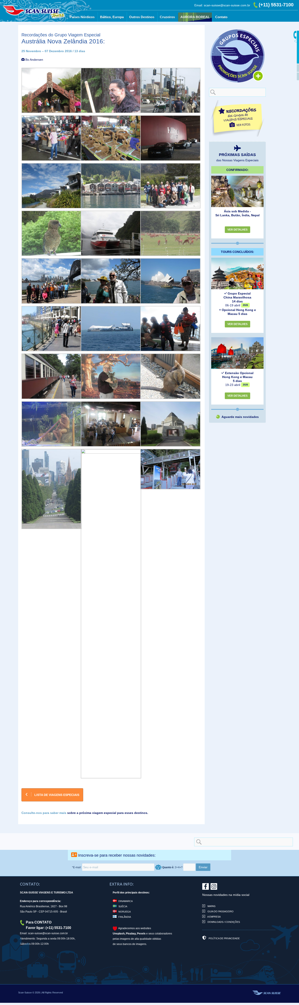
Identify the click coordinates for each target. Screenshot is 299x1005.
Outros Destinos (164, 28)
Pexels (141, 933)
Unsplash (119, 933)
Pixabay (131, 933)
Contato (244, 28)
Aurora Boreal (218, 28)
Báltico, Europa (135, 28)
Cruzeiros (190, 28)
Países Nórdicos (105, 28)
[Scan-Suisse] (65, 26)
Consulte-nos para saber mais (43, 813)
